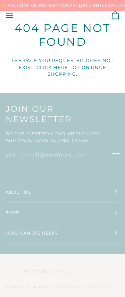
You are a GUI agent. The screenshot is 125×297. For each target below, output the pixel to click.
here (60, 67)
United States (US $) (38, 271)
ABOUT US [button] (18, 192)
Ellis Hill (24, 286)
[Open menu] (16, 15)
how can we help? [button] (32, 233)
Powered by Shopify (81, 286)
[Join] (113, 153)
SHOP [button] (12, 212)
